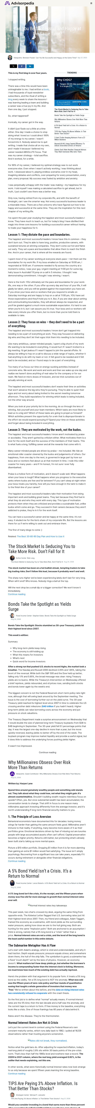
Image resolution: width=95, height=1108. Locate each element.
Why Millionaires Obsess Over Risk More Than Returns (60, 774)
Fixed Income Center (24, 616)
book (46, 89)
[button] (13, 66)
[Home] (19, 3)
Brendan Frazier (29, 58)
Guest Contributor (32, 774)
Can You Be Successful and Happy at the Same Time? (56, 58)
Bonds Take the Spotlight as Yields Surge (60, 616)
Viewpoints (18, 58)
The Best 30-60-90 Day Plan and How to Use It (40, 536)
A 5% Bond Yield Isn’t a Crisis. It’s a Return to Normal (64, 883)
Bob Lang (31, 558)
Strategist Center (22, 1095)
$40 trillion (47, 706)
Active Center (21, 558)
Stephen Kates (38, 616)
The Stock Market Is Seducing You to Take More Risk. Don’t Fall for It (37, 562)
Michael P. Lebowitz (37, 1095)
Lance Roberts (38, 883)
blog (10, 99)
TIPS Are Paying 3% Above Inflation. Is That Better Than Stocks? (35, 1099)
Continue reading (16, 594)
